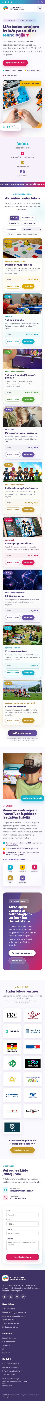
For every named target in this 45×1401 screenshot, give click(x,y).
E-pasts (9, 1229)
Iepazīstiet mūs (9, 1338)
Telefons (9, 1220)
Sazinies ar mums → (22, 1150)
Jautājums (9, 1238)
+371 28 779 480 (9, 1375)
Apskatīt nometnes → (22, 953)
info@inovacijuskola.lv (12, 1371)
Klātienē (14, 223)
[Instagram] (8, 2)
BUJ (3, 1349)
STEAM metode (8, 1342)
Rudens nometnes (10, 1327)
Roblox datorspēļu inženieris (14, 1316)
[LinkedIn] (2, 2)
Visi (14, 218)
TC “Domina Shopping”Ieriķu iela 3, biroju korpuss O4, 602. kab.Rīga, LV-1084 (14, 1382)
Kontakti (6, 1353)
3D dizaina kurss (9, 1320)
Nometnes (29, 223)
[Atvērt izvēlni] (39, 8)
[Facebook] (5, 2)
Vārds (8, 1211)
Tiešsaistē (27, 218)
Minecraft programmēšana (14, 1312)
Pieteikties (28, 286)
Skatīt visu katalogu (22, 733)
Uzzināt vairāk (13, 286)
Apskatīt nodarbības (15, 63)
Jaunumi (6, 1345)
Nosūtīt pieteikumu (22, 1257)
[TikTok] (11, 2)
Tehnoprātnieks (9, 1309)
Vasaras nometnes (10, 1323)
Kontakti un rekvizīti (10, 1364)
